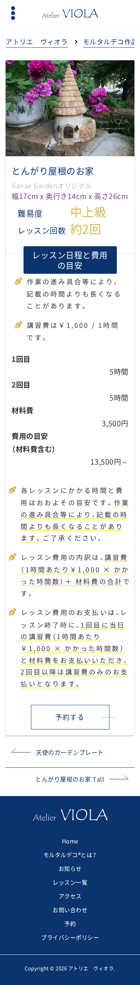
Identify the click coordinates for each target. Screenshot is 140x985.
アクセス (70, 896)
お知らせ (70, 868)
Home (70, 841)
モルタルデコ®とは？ (70, 855)
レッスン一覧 (70, 882)
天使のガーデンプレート (70, 752)
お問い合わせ (70, 910)
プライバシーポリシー (70, 937)
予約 (70, 924)
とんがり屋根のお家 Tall (69, 778)
